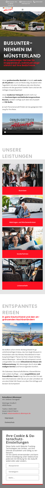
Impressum (9, 418)
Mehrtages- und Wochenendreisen (22, 222)
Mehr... (12, 478)
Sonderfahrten (22, 254)
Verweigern (13, 471)
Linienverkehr (22, 285)
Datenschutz (9, 422)
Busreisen (22, 190)
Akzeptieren (14, 465)
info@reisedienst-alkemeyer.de (19, 413)
